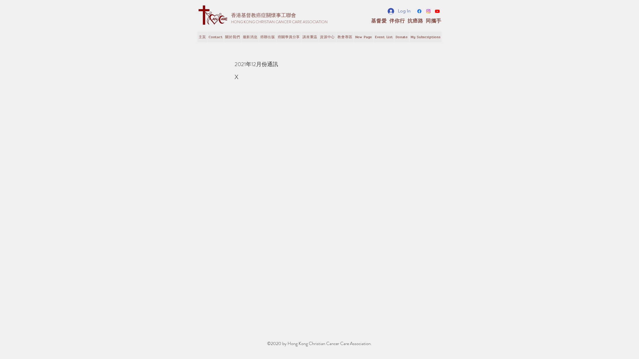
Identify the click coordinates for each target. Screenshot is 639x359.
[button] (250, 37)
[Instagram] (428, 11)
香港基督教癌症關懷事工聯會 (263, 15)
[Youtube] (437, 11)
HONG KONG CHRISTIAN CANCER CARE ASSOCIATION (279, 22)
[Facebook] (419, 11)
